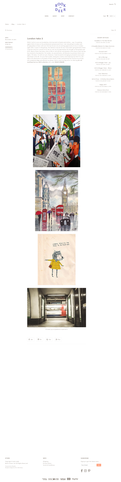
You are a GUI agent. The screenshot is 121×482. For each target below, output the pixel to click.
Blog (13, 24)
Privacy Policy (47, 463)
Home (46, 16)
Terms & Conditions (49, 465)
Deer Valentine (103, 73)
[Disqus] (56, 367)
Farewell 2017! (103, 51)
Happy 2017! (103, 84)
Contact (71, 16)
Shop (62, 16)
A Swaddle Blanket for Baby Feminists (103, 46)
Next (113, 30)
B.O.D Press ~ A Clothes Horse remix (103, 79)
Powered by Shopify (10, 466)
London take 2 (35, 39)
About (55, 16)
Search (111, 4)
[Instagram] (85, 470)
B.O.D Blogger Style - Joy (103, 62)
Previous (9, 30)
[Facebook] (82, 470)
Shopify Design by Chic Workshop (14, 467)
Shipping (45, 461)
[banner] (60, 7)
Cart (104, 16)
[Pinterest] (89, 470)
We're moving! (103, 57)
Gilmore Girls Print (103, 90)
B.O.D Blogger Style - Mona (103, 68)
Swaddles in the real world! (103, 40)
